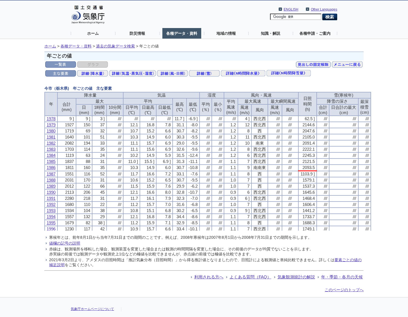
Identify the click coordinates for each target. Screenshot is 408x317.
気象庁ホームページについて (92, 309)
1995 (51, 222)
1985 (51, 161)
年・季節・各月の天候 (342, 277)
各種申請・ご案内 (315, 33)
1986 (51, 167)
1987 (51, 174)
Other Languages (324, 9)
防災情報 (137, 33)
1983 (51, 149)
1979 (51, 124)
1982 (51, 143)
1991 (51, 198)
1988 (51, 180)
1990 (51, 192)
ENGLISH (291, 9)
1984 (51, 155)
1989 (51, 186)
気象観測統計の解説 (296, 277)
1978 (51, 118)
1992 (51, 204)
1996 (51, 229)
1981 (51, 137)
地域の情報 (226, 33)
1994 (51, 216)
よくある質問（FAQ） (250, 277)
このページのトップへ (344, 290)
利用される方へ (208, 277)
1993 (51, 210)
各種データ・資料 (181, 33)
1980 (51, 131)
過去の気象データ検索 (115, 46)
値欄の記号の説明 (64, 243)
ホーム (93, 33)
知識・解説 (270, 33)
